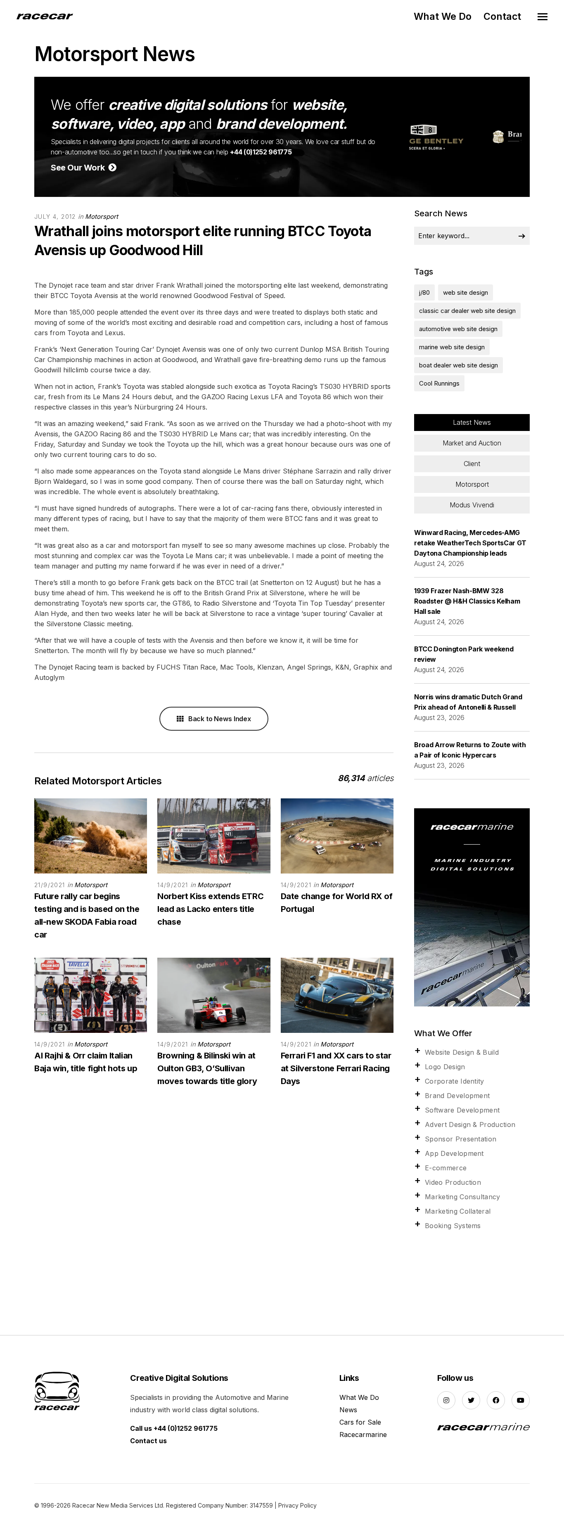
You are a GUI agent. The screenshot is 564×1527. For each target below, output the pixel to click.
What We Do (443, 16)
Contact (502, 16)
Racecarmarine (363, 1434)
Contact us (148, 1441)
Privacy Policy (297, 1505)
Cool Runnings (439, 383)
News (348, 1410)
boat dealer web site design (458, 365)
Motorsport (101, 216)
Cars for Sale (360, 1422)
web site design (465, 292)
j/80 (424, 292)
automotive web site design (458, 329)
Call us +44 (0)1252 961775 (174, 1428)
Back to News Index (219, 719)
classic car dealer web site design (467, 311)
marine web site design (452, 347)
